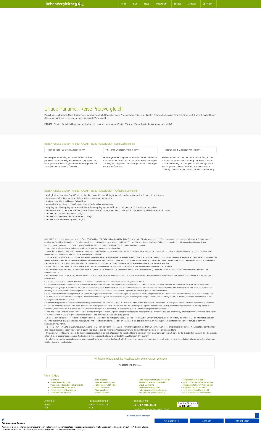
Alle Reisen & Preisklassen (60, 393)
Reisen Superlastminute (60, 382)
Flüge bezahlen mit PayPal (194, 380)
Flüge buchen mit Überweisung (63, 390)
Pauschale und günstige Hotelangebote (66, 385)
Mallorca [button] (192, 3)
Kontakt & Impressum (99, 404)
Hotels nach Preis (102, 393)
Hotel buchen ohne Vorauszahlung (197, 393)
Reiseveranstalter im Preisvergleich (153, 382)
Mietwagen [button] (162, 3)
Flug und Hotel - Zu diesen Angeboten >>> (66, 150)
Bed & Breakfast (101, 380)
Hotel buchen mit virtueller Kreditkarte (154, 380)
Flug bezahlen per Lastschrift (195, 387)
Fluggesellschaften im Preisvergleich (198, 385)
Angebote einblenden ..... (130, 365)
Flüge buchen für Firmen (105, 382)
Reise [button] (124, 3)
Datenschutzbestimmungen (138, 416)
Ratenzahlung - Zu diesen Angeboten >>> (184, 150)
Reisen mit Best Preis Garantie (62, 387)
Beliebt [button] (177, 3)
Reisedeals (54, 380)
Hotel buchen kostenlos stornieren (153, 390)
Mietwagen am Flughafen (149, 387)
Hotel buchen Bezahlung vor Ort (196, 390)
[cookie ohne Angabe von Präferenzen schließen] (257, 415)
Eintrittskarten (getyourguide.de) (152, 393)
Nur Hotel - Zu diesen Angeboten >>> (122, 150)
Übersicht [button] (208, 3)
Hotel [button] (147, 3)
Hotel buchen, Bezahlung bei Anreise (198, 382)
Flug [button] (135, 3)
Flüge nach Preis (101, 390)
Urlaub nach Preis (102, 387)
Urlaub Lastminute (146, 385)
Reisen (47, 404)
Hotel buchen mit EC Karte (105, 385)
